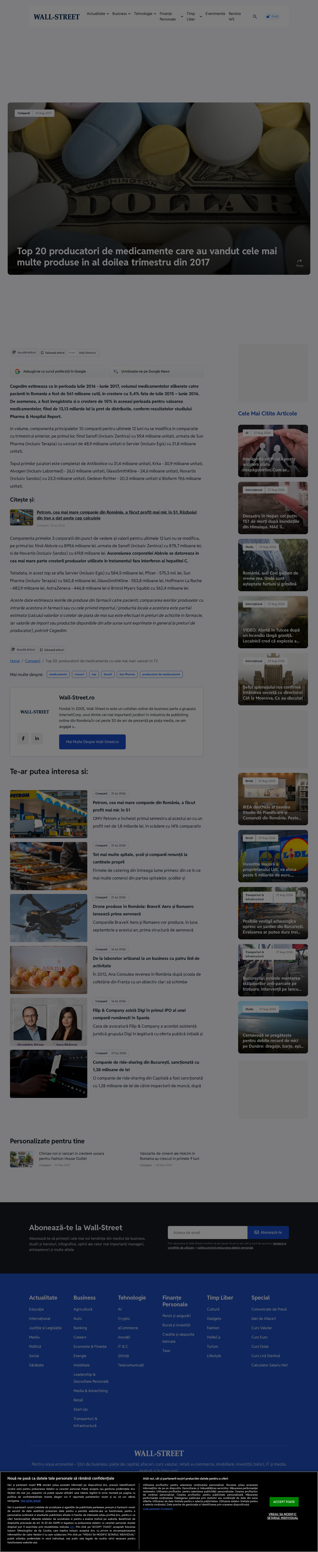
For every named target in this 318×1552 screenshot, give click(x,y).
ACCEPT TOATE (284, 1502)
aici (72, 1527)
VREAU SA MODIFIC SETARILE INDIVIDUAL (282, 1516)
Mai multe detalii (31, 1500)
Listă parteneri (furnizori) (158, 1509)
